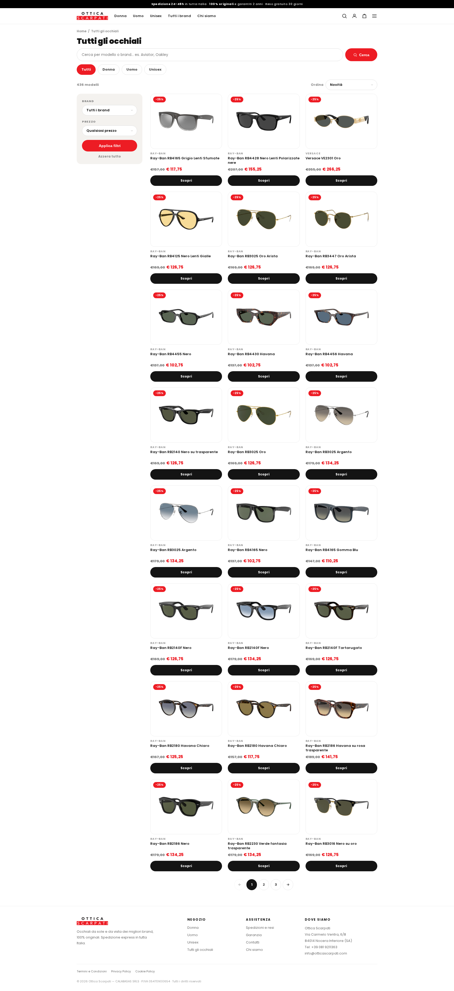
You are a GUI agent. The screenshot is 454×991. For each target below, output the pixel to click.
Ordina (317, 84)
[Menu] (374, 16)
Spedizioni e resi (260, 927)
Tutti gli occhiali (200, 949)
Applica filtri (110, 146)
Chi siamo (206, 15)
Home (81, 31)
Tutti (86, 69)
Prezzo (89, 121)
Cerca (364, 55)
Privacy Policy (121, 971)
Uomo (138, 15)
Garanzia (254, 934)
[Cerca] (344, 16)
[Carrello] (364, 16)
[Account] (354, 16)
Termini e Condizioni (92, 971)
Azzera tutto (109, 156)
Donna (120, 15)
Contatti (252, 942)
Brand (88, 101)
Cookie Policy (145, 971)
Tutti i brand (179, 15)
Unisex (156, 15)
